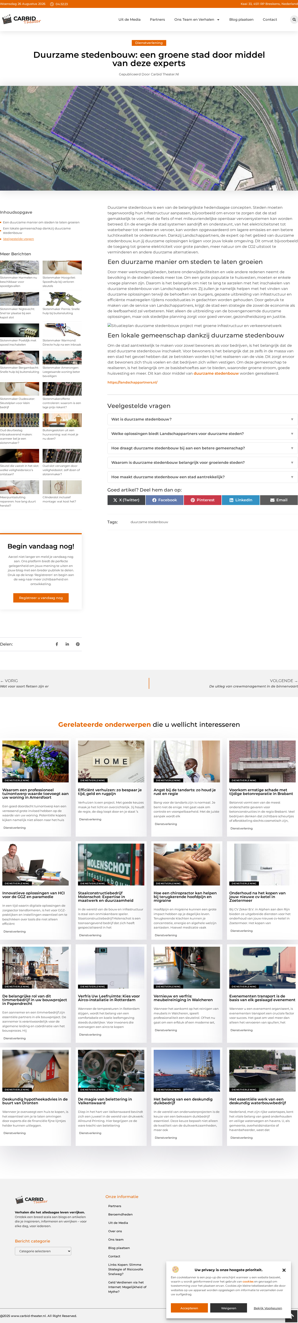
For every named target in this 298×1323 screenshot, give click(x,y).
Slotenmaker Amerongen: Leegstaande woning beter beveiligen (61, 372)
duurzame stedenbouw (216, 373)
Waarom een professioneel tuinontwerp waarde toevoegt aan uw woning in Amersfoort (35, 794)
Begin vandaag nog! (40, 546)
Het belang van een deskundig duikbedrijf (183, 1101)
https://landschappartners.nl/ (132, 382)
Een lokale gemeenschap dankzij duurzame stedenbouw (37, 230)
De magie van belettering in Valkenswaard (105, 1101)
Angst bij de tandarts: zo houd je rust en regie (185, 792)
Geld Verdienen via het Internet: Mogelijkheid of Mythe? (127, 1286)
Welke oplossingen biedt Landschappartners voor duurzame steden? (202, 433)
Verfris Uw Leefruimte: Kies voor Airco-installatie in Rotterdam (109, 998)
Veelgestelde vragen (18, 239)
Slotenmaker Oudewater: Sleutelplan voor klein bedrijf (17, 403)
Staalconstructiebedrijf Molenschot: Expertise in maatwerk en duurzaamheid (105, 897)
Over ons (115, 1231)
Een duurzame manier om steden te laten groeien (41, 222)
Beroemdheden (120, 1214)
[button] (284, 1270)
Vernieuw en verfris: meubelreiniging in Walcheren (183, 998)
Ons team (116, 1239)
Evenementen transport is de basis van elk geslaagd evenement (262, 998)
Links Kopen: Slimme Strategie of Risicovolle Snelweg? (125, 1269)
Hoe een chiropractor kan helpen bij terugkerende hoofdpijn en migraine (185, 897)
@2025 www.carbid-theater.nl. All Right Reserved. (38, 1316)
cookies (248, 1281)
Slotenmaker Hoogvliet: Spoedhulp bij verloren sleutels (59, 282)
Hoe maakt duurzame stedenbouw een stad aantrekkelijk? (202, 477)
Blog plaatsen (241, 19)
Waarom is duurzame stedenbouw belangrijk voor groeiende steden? (202, 462)
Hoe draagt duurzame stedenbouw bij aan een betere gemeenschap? (202, 448)
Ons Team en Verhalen (194, 19)
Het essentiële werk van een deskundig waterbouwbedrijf (257, 1101)
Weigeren (228, 1308)
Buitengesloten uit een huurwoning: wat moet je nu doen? (60, 434)
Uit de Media (130, 19)
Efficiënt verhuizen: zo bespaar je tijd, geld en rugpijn (110, 792)
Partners (157, 19)
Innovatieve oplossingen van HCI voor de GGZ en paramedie (33, 895)
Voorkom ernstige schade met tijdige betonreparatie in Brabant (261, 792)
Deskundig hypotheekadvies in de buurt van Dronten (35, 1101)
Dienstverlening (149, 43)
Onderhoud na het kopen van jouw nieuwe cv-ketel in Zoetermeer (257, 897)
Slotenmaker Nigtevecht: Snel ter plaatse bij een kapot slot (17, 313)
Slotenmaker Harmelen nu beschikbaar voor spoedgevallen (18, 282)
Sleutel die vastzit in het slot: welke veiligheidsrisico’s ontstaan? (19, 470)
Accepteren (189, 1308)
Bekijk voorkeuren (268, 1308)
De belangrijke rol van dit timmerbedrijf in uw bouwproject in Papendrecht (34, 1000)
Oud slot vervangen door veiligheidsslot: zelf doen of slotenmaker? (61, 470)
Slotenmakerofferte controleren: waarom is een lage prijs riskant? (62, 403)
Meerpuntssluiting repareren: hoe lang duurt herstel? (18, 501)
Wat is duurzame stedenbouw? (202, 419)
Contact (270, 19)
